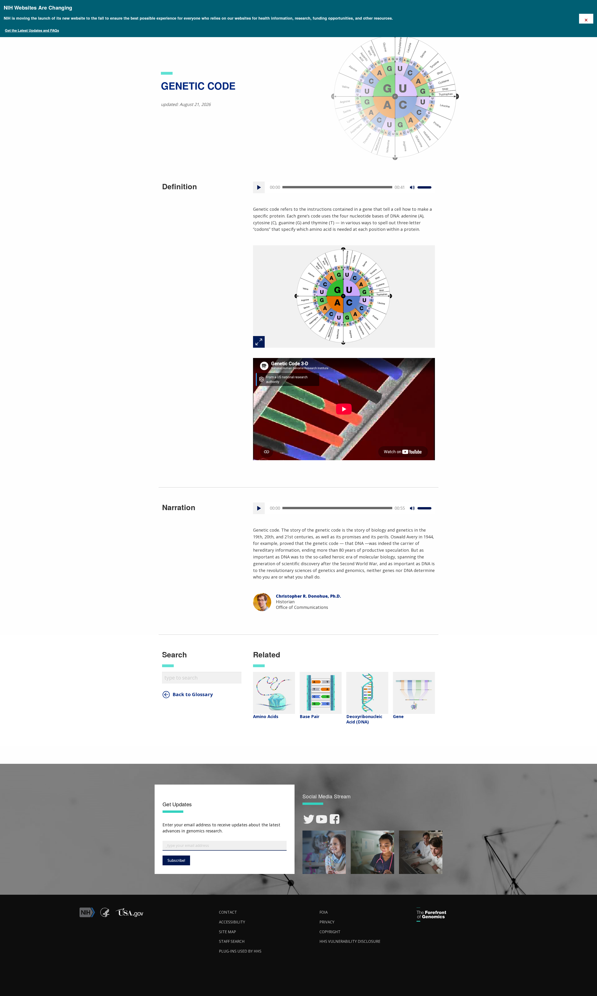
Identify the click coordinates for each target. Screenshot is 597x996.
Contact (228, 912)
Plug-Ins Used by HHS (240, 951)
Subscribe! (176, 860)
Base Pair (309, 716)
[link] (308, 819)
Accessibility (232, 922)
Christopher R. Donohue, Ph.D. (308, 596)
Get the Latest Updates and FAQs (32, 30)
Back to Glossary (193, 694)
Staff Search (232, 941)
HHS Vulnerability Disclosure (349, 941)
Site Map (227, 931)
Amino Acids (265, 716)
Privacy (326, 922)
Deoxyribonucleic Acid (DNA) (364, 719)
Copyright (329, 931)
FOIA (323, 912)
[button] (129, 916)
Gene (398, 716)
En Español (582, 502)
